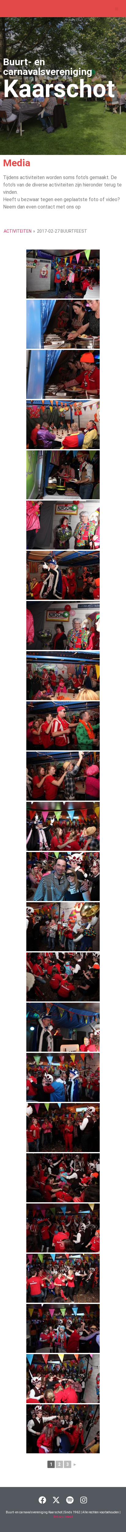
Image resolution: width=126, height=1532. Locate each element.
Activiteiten (17, 231)
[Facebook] (42, 1500)
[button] (116, 9)
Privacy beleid (63, 1517)
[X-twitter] (56, 1500)
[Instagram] (83, 1500)
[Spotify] (70, 1500)
